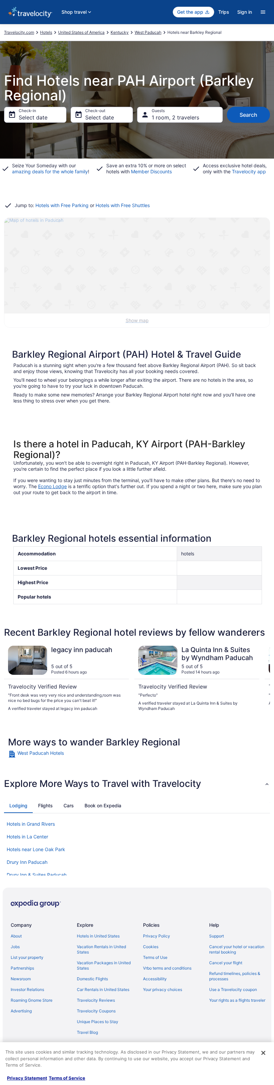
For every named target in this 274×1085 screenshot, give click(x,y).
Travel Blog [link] (87, 1032)
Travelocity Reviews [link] (96, 1000)
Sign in (244, 12)
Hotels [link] (46, 32)
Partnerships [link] (22, 968)
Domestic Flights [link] (92, 978)
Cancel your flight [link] (225, 962)
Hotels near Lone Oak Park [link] (36, 849)
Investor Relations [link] (27, 989)
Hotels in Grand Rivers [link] (31, 824)
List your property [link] (27, 957)
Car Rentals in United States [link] (103, 989)
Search (248, 114)
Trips (223, 12)
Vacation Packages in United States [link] (104, 965)
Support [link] (216, 935)
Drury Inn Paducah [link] (27, 862)
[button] (137, 783)
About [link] (16, 935)
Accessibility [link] (155, 978)
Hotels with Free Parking (62, 205)
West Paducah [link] (148, 32)
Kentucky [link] (120, 32)
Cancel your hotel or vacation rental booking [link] (236, 949)
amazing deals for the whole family (50, 171)
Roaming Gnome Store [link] (31, 1000)
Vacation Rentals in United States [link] (101, 949)
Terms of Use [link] (155, 957)
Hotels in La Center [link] (27, 836)
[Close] (263, 1053)
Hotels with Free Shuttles (123, 205)
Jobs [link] (15, 946)
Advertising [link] (21, 1010)
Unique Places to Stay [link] (97, 1021)
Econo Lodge (52, 486)
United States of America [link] (81, 32)
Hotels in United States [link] (98, 935)
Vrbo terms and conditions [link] (167, 968)
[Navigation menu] (263, 12)
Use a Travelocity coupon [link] (233, 989)
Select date (33, 117)
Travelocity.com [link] (19, 32)
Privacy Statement (27, 1078)
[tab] (18, 805)
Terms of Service (67, 1078)
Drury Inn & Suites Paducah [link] (36, 875)
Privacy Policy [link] (156, 935)
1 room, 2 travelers (175, 117)
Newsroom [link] (21, 978)
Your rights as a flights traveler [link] (237, 1000)
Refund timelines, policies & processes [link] (234, 976)
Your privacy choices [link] (162, 989)
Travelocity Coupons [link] (96, 1010)
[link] (137, 754)
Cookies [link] (150, 946)
